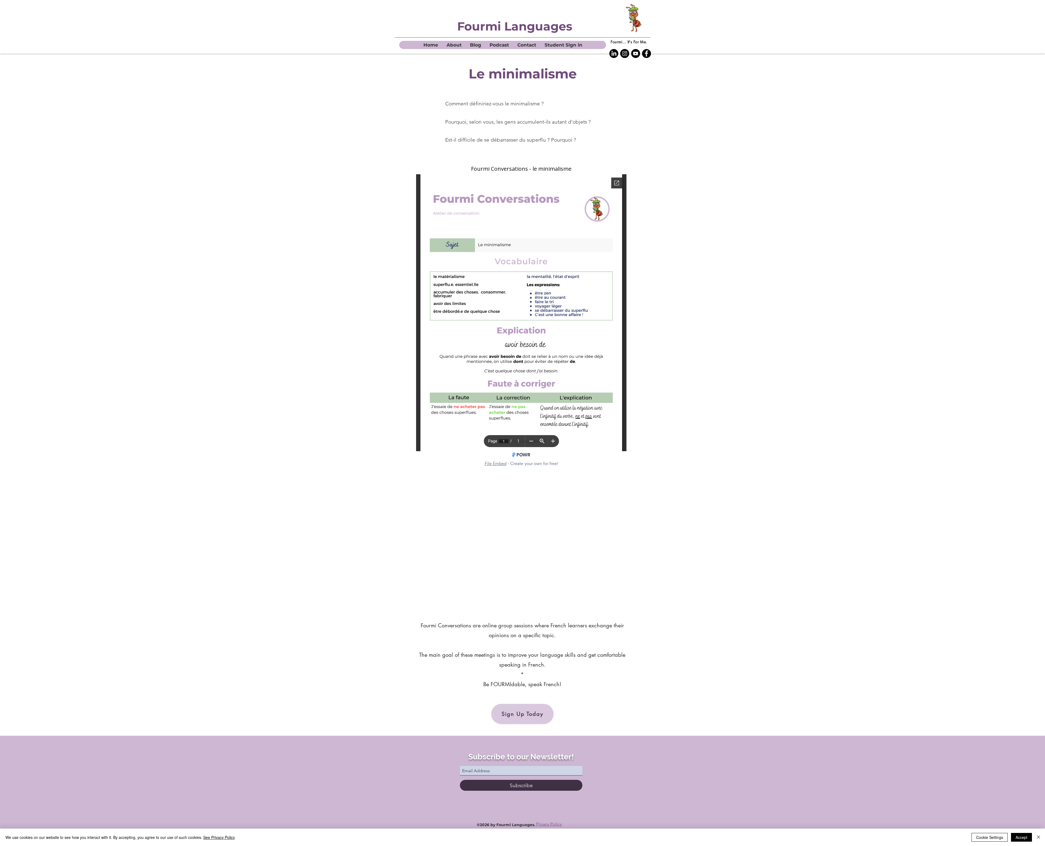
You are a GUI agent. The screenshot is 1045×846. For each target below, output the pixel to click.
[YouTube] (635, 53)
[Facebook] (646, 53)
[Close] (1038, 837)
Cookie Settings (989, 837)
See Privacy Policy (219, 837)
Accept (1021, 837)
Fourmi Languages (514, 26)
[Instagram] (624, 53)
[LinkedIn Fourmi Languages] (613, 53)
